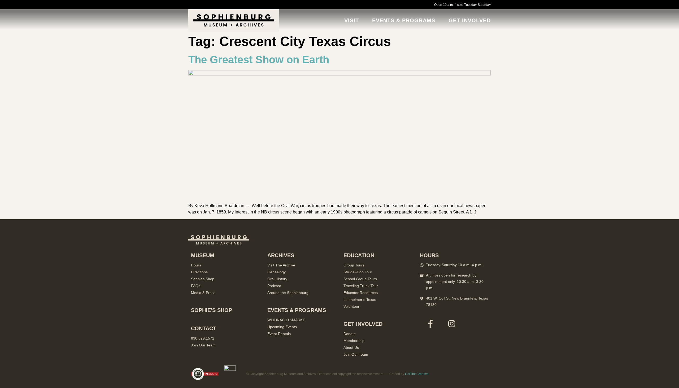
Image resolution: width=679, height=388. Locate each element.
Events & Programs (403, 20)
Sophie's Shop (211, 310)
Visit (351, 20)
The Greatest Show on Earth (258, 59)
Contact (203, 328)
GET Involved (470, 20)
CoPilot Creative (417, 374)
